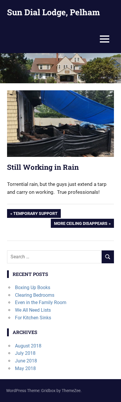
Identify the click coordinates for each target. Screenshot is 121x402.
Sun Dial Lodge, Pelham (53, 12)
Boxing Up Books (32, 287)
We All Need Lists (33, 310)
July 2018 (25, 353)
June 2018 (26, 361)
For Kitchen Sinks (33, 317)
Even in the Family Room (40, 302)
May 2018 (25, 368)
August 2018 (28, 346)
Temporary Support (35, 214)
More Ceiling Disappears (80, 224)
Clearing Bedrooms (34, 295)
